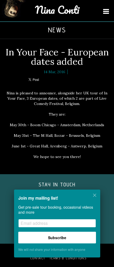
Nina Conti (57, 9)
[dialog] (57, 227)
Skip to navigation (106, 11)
